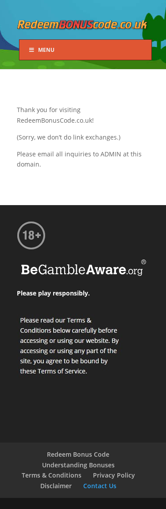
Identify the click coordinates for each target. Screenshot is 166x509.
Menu (46, 50)
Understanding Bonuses (78, 465)
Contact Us (99, 486)
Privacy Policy (114, 475)
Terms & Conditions (51, 475)
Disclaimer (56, 486)
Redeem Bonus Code (78, 454)
